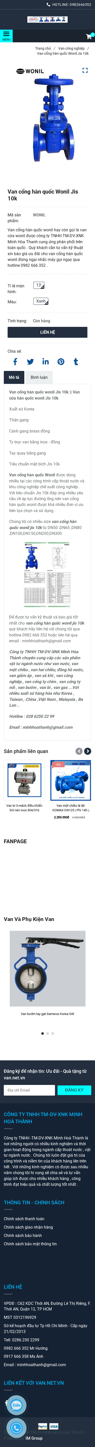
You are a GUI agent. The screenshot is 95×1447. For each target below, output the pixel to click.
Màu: (12, 301)
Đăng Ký (74, 1090)
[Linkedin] (45, 360)
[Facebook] (15, 360)
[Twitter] (30, 360)
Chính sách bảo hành (23, 1235)
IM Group (34, 1438)
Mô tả (14, 377)
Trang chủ (45, 48)
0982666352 (80, 5)
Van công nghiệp (73, 48)
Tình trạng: (18, 320)
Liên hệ (47, 332)
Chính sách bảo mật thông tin (30, 1244)
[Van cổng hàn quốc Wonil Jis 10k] (47, 19)
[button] (88, 37)
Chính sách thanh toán (24, 1218)
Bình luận (39, 377)
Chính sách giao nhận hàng (28, 1227)
